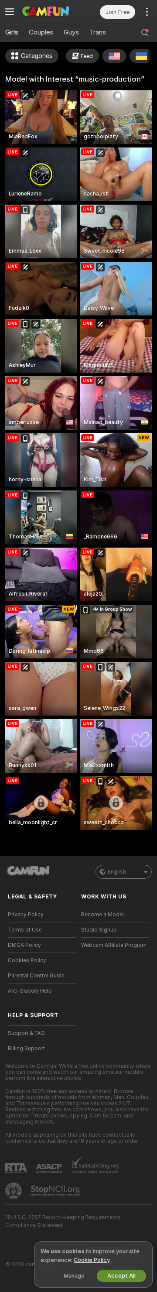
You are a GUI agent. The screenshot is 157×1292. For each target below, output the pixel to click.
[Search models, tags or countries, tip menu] (145, 33)
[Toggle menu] (9, 12)
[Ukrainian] (141, 56)
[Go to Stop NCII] (56, 1191)
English (117, 872)
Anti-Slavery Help (30, 991)
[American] (114, 56)
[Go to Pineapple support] (14, 1190)
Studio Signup (99, 930)
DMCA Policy (24, 945)
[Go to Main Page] (48, 12)
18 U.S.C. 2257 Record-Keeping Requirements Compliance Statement (62, 1221)
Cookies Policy (27, 960)
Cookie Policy (91, 1260)
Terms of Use (25, 930)
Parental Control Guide (36, 976)
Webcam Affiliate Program (114, 945)
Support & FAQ (26, 1033)
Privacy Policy (26, 915)
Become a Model (102, 915)
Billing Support (26, 1048)
